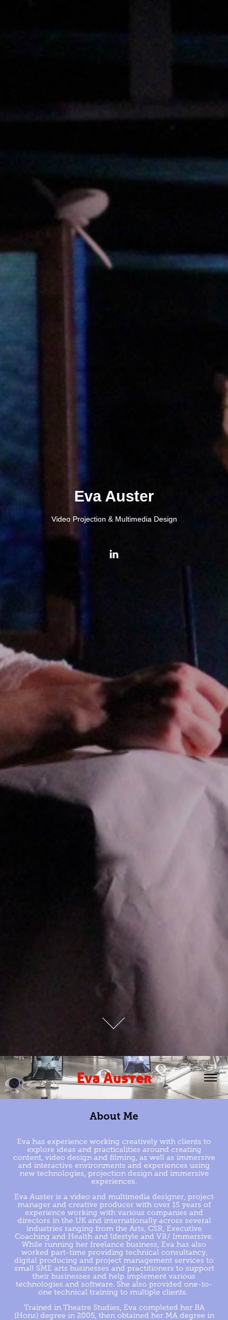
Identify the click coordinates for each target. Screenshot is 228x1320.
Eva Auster (114, 1077)
